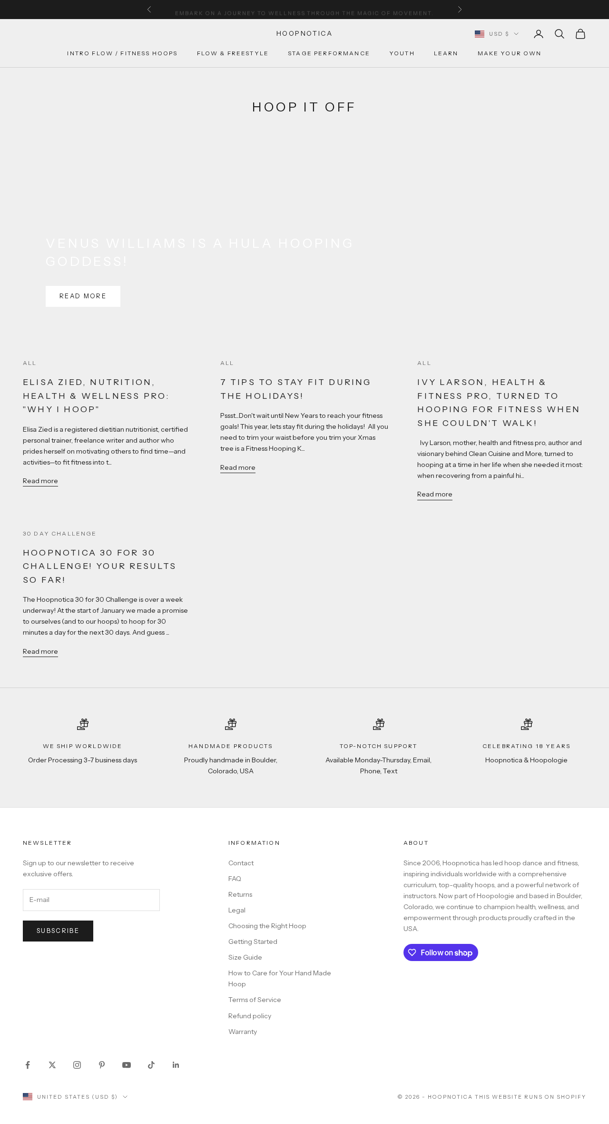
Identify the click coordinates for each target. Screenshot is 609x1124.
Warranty (242, 1031)
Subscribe (58, 930)
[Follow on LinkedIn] (176, 1065)
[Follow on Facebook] (27, 1065)
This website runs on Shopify (530, 1097)
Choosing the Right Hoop (267, 925)
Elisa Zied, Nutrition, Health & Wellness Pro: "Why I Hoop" (96, 395)
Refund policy (249, 1016)
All (30, 362)
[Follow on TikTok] (151, 1065)
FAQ (234, 878)
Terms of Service (254, 999)
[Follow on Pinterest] (102, 1065)
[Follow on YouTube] (126, 1065)
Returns (240, 894)
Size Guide (245, 957)
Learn (446, 53)
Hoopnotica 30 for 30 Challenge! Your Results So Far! (100, 566)
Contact (241, 863)
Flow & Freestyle (233, 53)
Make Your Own (510, 53)
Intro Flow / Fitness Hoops (122, 53)
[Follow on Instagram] (77, 1065)
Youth (402, 53)
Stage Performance (329, 53)
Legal (237, 910)
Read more (83, 296)
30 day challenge (60, 533)
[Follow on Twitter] (52, 1065)
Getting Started (252, 941)
